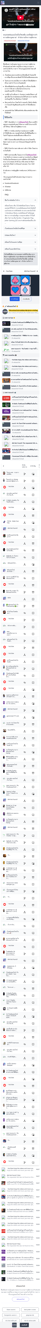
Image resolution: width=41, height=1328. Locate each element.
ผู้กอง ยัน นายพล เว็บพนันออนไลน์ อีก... (12, 591)
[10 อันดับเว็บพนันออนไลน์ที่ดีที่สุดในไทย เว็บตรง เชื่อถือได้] (6, 323)
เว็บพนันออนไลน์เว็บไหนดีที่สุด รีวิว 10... (12, 849)
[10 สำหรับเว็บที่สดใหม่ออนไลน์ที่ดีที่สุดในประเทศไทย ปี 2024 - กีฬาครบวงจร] (6, 451)
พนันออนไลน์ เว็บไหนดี (17, 325)
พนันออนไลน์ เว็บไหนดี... (12, 640)
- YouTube (8, 271)
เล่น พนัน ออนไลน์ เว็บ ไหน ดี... (12, 494)
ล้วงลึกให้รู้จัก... (12, 1057)
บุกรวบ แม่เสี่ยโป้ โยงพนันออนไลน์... (12, 577)
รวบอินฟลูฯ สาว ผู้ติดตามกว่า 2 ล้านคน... (11, 869)
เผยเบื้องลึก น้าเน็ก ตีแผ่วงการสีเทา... (11, 1029)
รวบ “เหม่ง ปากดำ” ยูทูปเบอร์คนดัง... (12, 1113)
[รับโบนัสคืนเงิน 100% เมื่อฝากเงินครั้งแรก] (14, 1325)
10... (9, 1140)
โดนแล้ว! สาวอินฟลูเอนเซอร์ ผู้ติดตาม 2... (12, 480)
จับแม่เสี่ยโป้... (12, 730)
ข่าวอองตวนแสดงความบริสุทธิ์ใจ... (11, 981)
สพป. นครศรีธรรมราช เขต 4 (12, 633)
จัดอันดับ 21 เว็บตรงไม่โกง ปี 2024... (12, 556)
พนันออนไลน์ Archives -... (11, 570)
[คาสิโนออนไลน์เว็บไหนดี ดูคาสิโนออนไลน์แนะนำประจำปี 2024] (6, 398)
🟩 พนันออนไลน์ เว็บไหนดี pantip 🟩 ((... (12, 605)
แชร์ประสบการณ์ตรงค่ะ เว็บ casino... (12, 703)
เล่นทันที (24, 1325)
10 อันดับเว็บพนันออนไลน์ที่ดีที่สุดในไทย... (11, 772)
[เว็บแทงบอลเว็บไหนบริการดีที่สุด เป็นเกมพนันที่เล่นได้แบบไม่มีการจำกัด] (6, 457)
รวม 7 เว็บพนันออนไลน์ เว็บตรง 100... (11, 1001)
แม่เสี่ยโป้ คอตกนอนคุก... (13, 1043)
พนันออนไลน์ (23, 122)
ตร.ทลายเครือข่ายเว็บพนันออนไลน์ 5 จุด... (12, 939)
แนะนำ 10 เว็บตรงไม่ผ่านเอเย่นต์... (12, 723)
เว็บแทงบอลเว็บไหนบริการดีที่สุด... (12, 890)
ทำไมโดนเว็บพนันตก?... (12, 612)
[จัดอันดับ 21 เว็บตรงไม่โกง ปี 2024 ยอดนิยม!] (6, 387)
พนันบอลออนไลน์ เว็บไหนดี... (12, 765)
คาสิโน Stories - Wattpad (12, 1064)
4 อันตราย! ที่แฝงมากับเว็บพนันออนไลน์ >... (12, 1099)
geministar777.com (13, 716)
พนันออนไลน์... (12, 563)
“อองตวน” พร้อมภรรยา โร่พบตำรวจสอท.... (12, 793)
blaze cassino (11, 1309)
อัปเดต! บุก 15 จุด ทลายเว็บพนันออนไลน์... (11, 807)
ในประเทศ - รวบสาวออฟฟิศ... (13, 473)
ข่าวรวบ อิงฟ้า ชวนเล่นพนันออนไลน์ (12, 737)
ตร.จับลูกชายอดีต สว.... (12, 1009)
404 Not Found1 (30, 271)
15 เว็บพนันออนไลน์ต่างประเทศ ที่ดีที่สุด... (12, 1071)
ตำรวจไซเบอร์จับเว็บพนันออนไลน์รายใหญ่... (12, 668)
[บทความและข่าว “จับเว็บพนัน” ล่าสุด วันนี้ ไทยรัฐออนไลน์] (6, 350)
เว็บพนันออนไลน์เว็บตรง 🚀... (13, 932)
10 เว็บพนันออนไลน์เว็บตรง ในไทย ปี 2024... (12, 1015)
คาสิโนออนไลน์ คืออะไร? (12, 536)
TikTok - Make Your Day (13, 522)
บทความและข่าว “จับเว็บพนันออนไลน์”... (12, 786)
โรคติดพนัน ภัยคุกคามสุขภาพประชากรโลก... (10, 953)
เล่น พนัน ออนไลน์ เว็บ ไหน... (12, 779)
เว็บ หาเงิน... (11, 924)
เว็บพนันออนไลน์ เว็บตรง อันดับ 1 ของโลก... (12, 974)
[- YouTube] (6, 361)
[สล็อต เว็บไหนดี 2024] (6, 343)
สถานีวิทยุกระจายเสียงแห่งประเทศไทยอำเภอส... (11, 1092)
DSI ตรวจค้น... (12, 625)
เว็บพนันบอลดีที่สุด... (12, 1148)
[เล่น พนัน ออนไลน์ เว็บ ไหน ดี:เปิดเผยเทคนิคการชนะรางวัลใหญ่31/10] (6, 330)
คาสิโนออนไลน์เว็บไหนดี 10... (12, 744)
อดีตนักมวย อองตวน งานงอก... (12, 814)
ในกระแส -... (11, 987)
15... (9, 855)
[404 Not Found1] (6, 444)
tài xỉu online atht (30, 1321)
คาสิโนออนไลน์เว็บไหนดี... (12, 661)
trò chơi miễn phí (11, 1321)
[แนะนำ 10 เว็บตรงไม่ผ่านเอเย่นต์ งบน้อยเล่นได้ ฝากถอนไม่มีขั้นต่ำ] (6, 424)
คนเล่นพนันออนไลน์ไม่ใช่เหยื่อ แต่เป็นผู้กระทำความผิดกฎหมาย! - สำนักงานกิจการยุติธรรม (18, 261)
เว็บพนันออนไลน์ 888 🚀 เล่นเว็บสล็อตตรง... (12, 674)
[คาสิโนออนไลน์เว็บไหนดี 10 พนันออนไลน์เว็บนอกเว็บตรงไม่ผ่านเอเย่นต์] (6, 418)
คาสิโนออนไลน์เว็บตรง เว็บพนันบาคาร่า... (11, 876)
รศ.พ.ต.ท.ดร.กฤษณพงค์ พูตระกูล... (12, 883)
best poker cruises (30, 1309)
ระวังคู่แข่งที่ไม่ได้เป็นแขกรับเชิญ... (12, 918)
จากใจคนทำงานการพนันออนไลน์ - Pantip (12, 751)
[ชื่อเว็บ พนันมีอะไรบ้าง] (6, 437)
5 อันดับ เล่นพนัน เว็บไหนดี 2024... (12, 501)
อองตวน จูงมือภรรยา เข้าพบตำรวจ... (12, 696)
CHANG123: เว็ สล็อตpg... (11, 967)
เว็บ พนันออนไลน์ (16, 338)
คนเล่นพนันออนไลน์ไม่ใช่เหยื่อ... (12, 550)
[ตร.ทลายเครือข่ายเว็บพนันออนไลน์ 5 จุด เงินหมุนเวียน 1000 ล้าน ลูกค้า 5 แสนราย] (6, 380)
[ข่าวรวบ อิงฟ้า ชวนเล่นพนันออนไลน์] (6, 431)
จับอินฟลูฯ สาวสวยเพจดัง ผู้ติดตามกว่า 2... (11, 1106)
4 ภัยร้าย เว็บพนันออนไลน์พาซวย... (11, 1155)
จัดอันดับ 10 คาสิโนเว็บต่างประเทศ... (12, 842)
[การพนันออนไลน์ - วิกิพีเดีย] (6, 336)
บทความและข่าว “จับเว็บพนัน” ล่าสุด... (12, 835)
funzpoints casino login (11, 1315)
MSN (9, 598)
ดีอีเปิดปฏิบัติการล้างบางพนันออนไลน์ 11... (12, 758)
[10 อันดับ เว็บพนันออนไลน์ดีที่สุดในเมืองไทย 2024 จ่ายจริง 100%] (6, 405)
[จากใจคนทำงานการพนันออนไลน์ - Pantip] (6, 411)
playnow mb (30, 1315)
